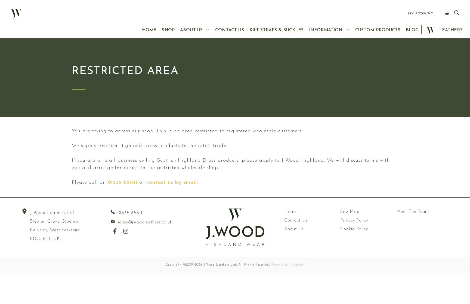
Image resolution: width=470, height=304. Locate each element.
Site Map (349, 212)
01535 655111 (123, 182)
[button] (456, 13)
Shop (168, 30)
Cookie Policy (354, 229)
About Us (191, 30)
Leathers (450, 30)
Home (149, 30)
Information (326, 30)
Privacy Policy (354, 220)
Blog (412, 30)
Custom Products (377, 30)
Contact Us (229, 30)
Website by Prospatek (288, 264)
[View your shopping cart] (447, 13)
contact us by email (171, 182)
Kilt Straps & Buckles (276, 30)
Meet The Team (413, 212)
